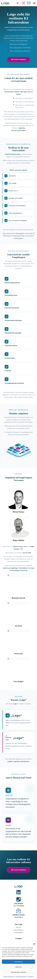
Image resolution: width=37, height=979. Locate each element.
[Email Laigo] (18, 910)
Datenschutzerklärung (21, 976)
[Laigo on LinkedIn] (18, 892)
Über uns (18, 927)
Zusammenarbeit (18, 932)
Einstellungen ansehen (18, 972)
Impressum (30, 976)
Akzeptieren (18, 962)
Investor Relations (18, 930)
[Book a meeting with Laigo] (23, 2)
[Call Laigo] (18, 899)
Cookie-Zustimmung (9, 976)
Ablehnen (18, 967)
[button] (34, 944)
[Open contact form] (28, 3)
